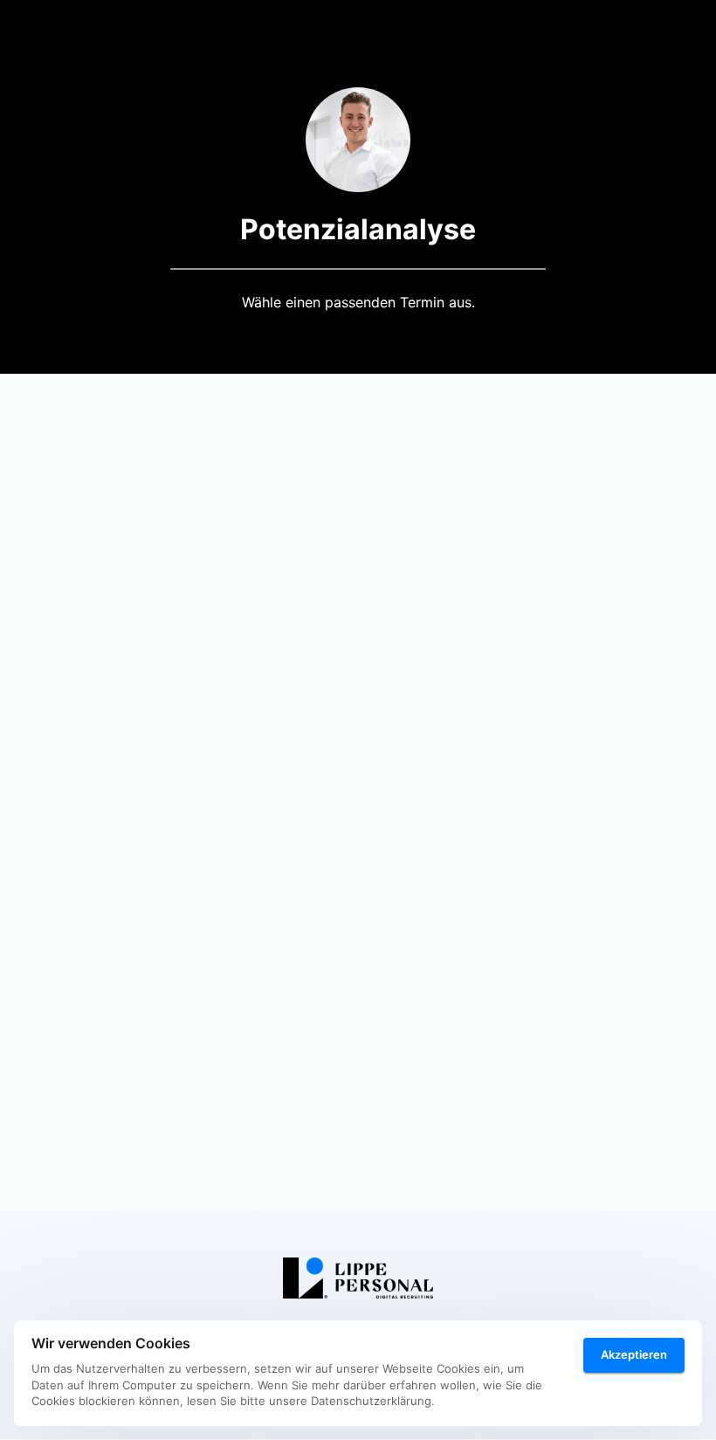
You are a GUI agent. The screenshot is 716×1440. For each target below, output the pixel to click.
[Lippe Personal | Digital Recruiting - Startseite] (358, 1277)
